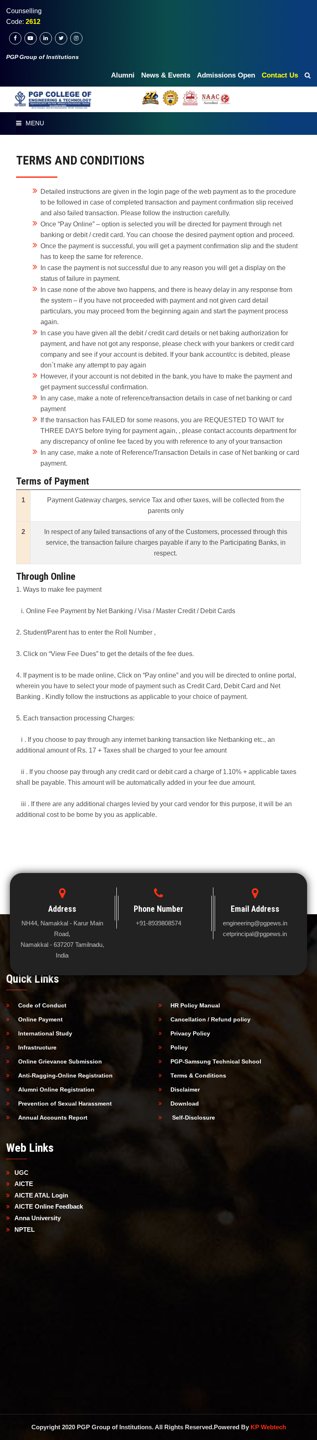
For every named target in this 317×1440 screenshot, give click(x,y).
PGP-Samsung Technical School (215, 1061)
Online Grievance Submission (60, 1061)
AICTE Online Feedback (48, 1206)
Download (184, 1103)
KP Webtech (268, 1427)
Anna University (37, 1217)
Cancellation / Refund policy (210, 1019)
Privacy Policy (190, 1033)
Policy (179, 1047)
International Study (45, 1033)
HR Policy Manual (195, 1005)
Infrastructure (37, 1047)
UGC (21, 1172)
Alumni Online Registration (56, 1089)
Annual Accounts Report (53, 1117)
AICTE (23, 1183)
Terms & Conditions (198, 1075)
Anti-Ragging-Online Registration (65, 1075)
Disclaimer (185, 1089)
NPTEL (24, 1229)
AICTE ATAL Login (41, 1195)
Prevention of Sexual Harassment (65, 1103)
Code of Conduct (42, 1005)
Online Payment (40, 1019)
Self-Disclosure (192, 1117)
